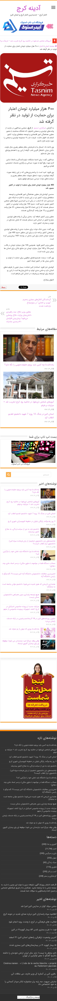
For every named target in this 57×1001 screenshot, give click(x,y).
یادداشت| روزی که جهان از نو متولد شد (24, 629)
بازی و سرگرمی (50, 853)
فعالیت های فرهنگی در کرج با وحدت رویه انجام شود (32, 922)
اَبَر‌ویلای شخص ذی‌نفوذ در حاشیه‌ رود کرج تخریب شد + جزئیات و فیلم (23, 503)
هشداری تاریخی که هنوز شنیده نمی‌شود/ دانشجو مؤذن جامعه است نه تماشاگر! (28, 585)
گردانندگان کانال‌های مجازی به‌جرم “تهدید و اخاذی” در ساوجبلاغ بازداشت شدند (37, 301)
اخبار (41, 46)
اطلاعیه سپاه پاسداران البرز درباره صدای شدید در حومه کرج (29, 914)
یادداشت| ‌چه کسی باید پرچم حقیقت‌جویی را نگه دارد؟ (29, 365)
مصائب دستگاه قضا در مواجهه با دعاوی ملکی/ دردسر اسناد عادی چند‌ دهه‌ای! (28, 565)
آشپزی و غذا (51, 844)
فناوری (53, 867)
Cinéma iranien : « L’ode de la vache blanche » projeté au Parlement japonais (30, 965)
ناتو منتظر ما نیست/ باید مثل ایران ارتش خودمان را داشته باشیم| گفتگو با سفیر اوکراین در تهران (29, 954)
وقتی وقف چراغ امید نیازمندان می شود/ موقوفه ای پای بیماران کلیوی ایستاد (20, 642)
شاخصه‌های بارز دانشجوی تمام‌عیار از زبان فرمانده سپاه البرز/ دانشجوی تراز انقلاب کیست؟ (32, 542)
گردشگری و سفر (50, 876)
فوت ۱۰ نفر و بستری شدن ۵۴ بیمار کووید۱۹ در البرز (33, 929)
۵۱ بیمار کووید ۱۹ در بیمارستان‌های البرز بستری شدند (32, 945)
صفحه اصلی (50, 46)
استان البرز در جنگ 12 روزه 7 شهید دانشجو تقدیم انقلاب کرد (31, 513)
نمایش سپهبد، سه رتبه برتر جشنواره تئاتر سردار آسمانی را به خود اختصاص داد (30, 983)
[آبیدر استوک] (28, 25)
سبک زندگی (51, 862)
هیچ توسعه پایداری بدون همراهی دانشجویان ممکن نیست (21, 596)
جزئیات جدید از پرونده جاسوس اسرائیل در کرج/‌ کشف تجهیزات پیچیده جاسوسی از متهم (21, 608)
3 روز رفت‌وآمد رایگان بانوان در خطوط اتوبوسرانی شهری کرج (31, 521)
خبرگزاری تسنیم (40, 128)
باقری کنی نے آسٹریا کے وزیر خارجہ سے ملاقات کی (33, 974)
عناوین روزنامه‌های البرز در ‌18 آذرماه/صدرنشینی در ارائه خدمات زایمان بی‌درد (31, 620)
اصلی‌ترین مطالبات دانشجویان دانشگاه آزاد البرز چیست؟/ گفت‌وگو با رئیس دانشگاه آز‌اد (28, 575)
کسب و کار (52, 871)
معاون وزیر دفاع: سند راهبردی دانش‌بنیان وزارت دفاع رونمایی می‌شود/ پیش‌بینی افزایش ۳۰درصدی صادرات (18, 315)
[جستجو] (8, 474)
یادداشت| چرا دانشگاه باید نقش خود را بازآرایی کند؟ (21, 553)
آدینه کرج (28, 8)
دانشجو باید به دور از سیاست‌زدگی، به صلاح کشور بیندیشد (22, 530)
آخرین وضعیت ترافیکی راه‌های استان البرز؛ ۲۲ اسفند (32, 937)
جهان (54, 857)
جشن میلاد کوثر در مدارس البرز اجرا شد (38, 906)
